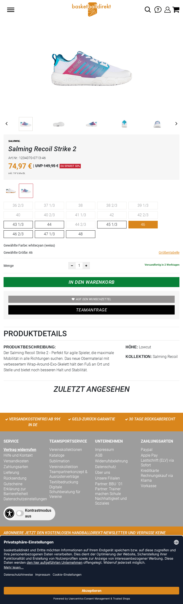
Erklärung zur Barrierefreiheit (16, 491)
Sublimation (59, 461)
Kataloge (56, 455)
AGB (98, 455)
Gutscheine (13, 484)
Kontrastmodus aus (38, 513)
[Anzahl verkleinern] (72, 265)
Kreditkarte (150, 470)
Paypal (146, 449)
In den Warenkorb (92, 282)
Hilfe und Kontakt (18, 455)
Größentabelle (169, 252)
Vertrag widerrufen (20, 449)
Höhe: (132, 347)
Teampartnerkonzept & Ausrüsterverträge (68, 474)
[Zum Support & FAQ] (158, 9)
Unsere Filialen (107, 478)
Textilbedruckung (63, 482)
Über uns (102, 472)
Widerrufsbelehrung (111, 461)
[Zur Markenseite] (14, 142)
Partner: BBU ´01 (109, 484)
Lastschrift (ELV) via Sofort (157, 462)
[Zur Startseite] (91, 9)
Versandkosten (16, 461)
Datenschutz (105, 467)
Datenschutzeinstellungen (25, 499)
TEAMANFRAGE (91, 309)
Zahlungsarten (16, 467)
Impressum (104, 449)
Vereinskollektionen (65, 449)
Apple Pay (149, 455)
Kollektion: (139, 357)
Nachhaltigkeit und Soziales (111, 501)
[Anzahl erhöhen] (86, 265)
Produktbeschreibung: (30, 347)
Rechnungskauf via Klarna (157, 478)
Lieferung (11, 472)
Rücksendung (15, 478)
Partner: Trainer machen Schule (108, 491)
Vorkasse (148, 486)
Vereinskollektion (63, 467)
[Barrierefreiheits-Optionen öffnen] (9, 513)
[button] (11, 10)
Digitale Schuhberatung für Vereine (64, 492)
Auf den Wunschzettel (93, 299)
